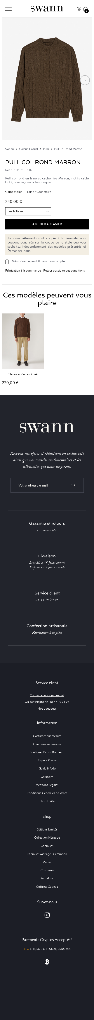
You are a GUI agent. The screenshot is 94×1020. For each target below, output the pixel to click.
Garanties (47, 777)
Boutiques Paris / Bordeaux (47, 752)
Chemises (47, 846)
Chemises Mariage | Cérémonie (47, 854)
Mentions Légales (47, 785)
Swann (9, 149)
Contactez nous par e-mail (47, 695)
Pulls (46, 149)
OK (73, 485)
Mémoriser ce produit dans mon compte (38, 261)
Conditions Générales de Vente (47, 793)
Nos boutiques (47, 708)
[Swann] (47, 9)
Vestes (47, 862)
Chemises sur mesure (47, 744)
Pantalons (47, 878)
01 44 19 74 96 (47, 600)
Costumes (47, 870)
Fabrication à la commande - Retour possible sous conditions (45, 270)
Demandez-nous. (19, 251)
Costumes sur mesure (47, 736)
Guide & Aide (47, 768)
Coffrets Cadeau (47, 887)
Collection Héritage (47, 837)
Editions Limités (47, 829)
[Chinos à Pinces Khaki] (23, 341)
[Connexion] (79, 9)
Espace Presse (47, 760)
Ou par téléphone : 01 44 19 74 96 (47, 702)
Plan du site (47, 801)
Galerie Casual (28, 149)
